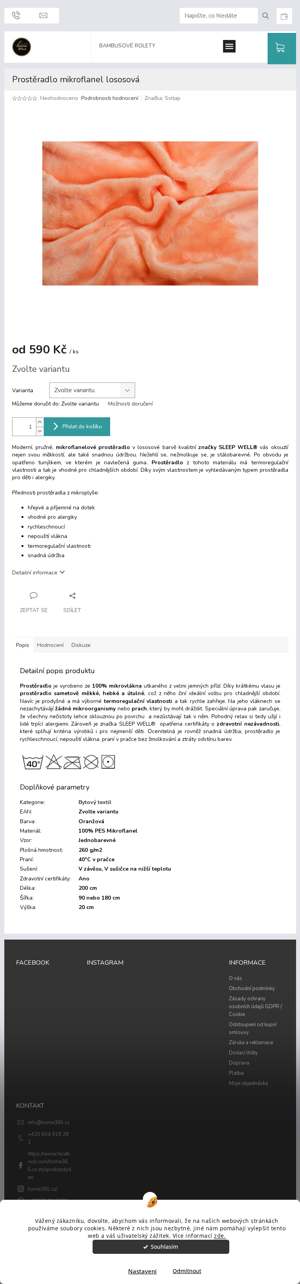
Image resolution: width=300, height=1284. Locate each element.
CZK (284, 16)
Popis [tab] (22, 645)
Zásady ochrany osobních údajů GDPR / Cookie (255, 1006)
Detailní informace (34, 572)
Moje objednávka (248, 1083)
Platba (236, 1073)
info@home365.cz (49, 1122)
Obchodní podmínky (252, 988)
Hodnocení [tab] (50, 645)
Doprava (239, 1063)
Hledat (268, 15)
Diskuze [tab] (81, 645)
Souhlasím (164, 1246)
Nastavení (142, 1271)
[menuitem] (131, 47)
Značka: (162, 98)
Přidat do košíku (82, 426)
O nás (235, 978)
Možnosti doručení (130, 403)
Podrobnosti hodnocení (109, 98)
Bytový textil (95, 802)
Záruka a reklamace (251, 1042)
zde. (220, 1235)
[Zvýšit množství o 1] (40, 422)
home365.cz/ (42, 1189)
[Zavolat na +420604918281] (16, 16)
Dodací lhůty (243, 1052)
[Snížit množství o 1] (40, 431)
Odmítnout (187, 1271)
